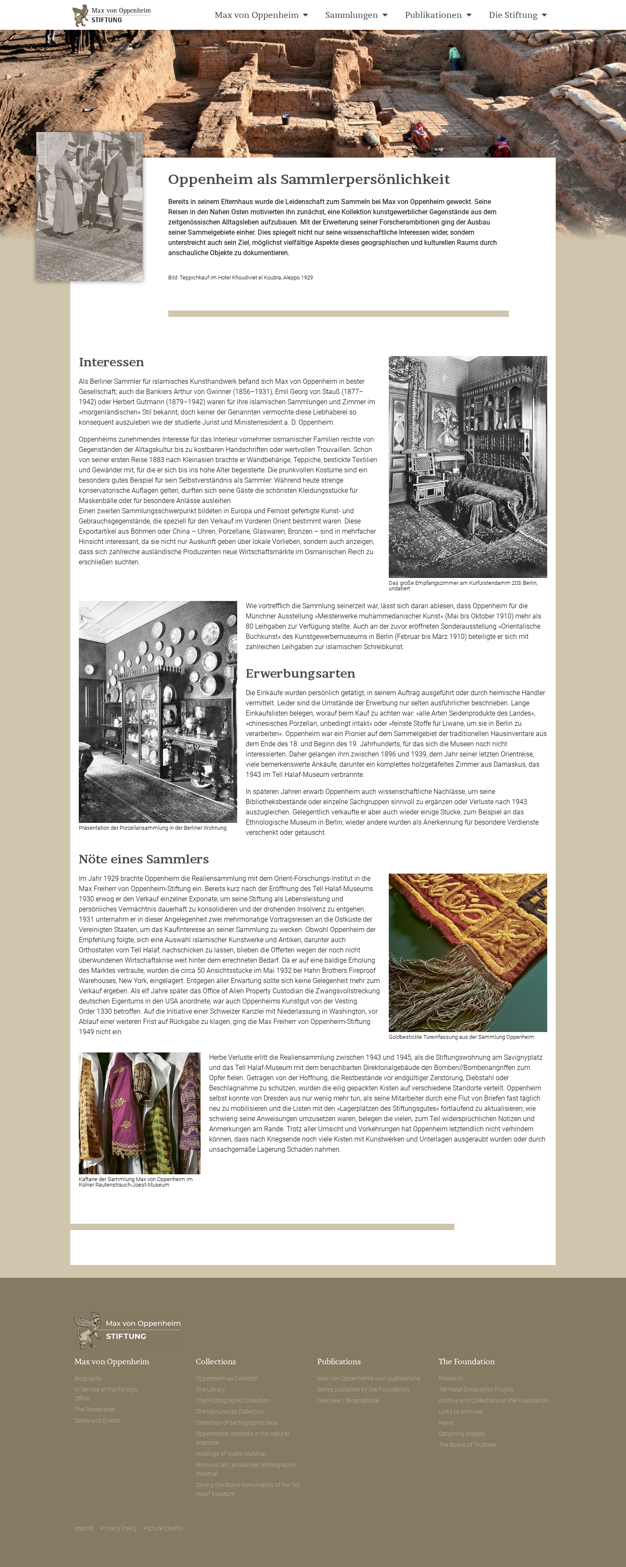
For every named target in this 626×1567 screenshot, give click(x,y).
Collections (216, 1361)
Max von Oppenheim (257, 14)
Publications (339, 1361)
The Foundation (467, 1361)
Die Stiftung (513, 14)
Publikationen (433, 14)
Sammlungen (351, 14)
